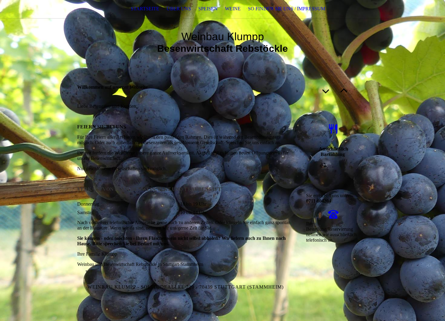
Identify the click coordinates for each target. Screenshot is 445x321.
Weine (233, 8)
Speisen (208, 8)
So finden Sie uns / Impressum (286, 8)
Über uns (178, 8)
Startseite (145, 8)
